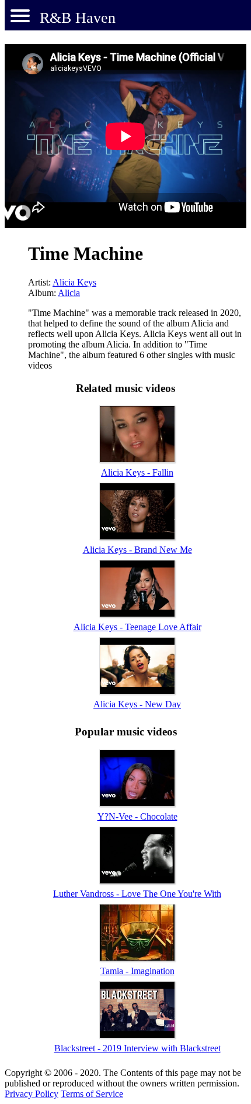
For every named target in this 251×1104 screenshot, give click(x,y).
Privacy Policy (31, 1094)
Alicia (69, 293)
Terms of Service (92, 1094)
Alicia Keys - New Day (137, 704)
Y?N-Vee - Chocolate (137, 816)
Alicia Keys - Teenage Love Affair (137, 627)
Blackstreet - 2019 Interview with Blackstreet (137, 1048)
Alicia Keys (74, 282)
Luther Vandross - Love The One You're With (137, 894)
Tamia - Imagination (137, 971)
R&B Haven (78, 17)
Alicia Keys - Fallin (137, 472)
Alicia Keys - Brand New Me (137, 550)
